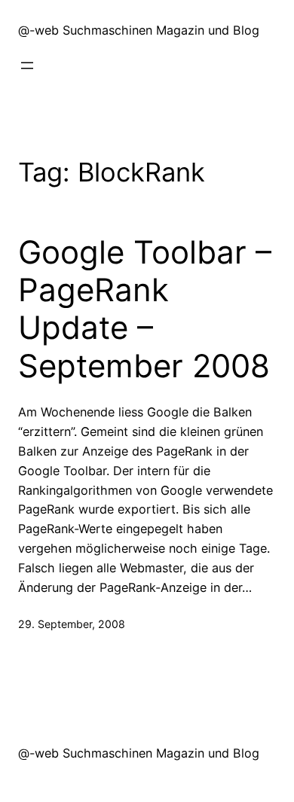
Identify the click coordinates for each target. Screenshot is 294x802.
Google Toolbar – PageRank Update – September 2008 (144, 309)
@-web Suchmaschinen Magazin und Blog (138, 30)
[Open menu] (27, 65)
